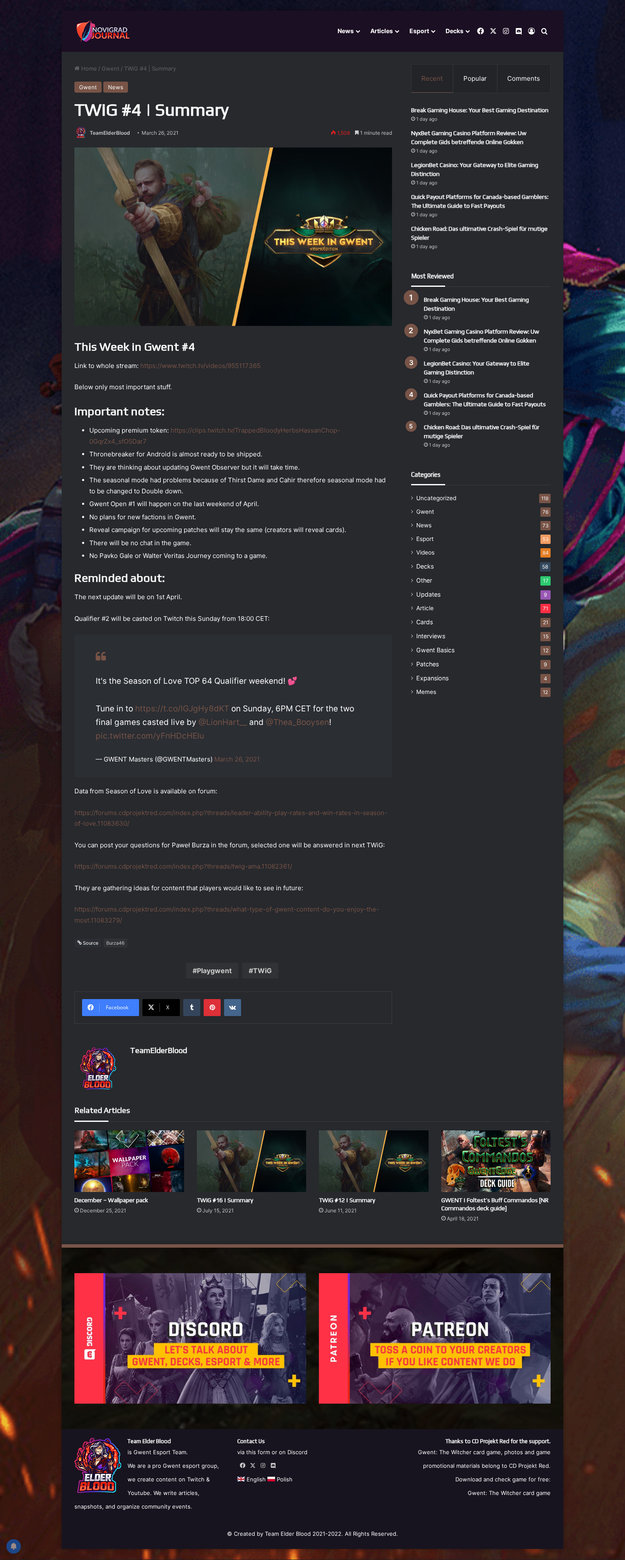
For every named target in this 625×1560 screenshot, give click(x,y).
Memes (426, 691)
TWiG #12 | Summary (347, 1200)
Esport (419, 30)
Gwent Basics (435, 650)
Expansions (432, 678)
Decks (454, 30)
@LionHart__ (223, 722)
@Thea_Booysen (297, 722)
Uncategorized (436, 498)
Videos (425, 552)
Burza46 (115, 943)
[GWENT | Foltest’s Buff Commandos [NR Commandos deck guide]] (496, 1161)
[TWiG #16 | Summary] (252, 1161)
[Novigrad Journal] (104, 31)
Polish (284, 1479)
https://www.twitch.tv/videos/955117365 (200, 366)
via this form (253, 1452)
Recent (432, 78)
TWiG (262, 970)
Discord (297, 1452)
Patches (427, 664)
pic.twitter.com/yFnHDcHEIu (150, 736)
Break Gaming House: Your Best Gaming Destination (479, 110)
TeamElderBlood (110, 133)
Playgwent (214, 970)
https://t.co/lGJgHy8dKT (182, 708)
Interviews (430, 636)
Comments (523, 78)
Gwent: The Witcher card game (509, 1492)
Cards (424, 622)
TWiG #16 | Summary (225, 1200)
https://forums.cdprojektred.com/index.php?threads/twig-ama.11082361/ (183, 866)
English (255, 1479)
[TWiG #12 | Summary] (374, 1161)
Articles (381, 30)
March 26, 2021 (237, 759)
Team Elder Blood (288, 1533)
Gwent (110, 68)
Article (425, 608)
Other (424, 580)
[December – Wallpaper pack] (129, 1161)
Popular (475, 78)
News (346, 30)
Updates (428, 594)
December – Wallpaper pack (111, 1200)
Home (88, 68)
